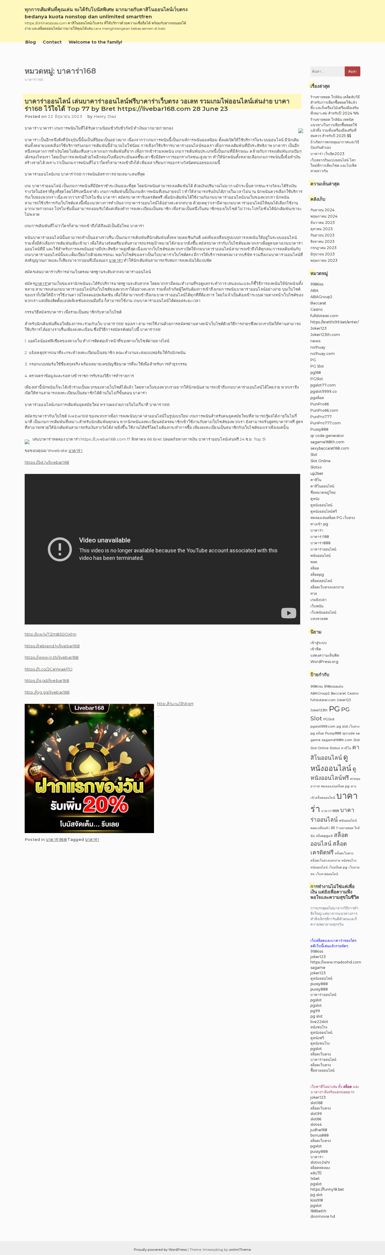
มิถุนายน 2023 (322, 254)
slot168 (316, 1103)
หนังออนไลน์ (319, 867)
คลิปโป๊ (316, 1173)
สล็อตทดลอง (320, 1167)
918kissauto (333, 687)
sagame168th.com (327, 442)
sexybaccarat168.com (329, 448)
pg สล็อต (317, 733)
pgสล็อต (317, 397)
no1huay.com (322, 353)
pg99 (315, 1011)
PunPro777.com (325, 423)
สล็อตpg (317, 574)
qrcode (348, 733)
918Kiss (316, 284)
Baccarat (318, 303)
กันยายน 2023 (322, 235)
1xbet (315, 1178)
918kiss (316, 951)
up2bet (316, 473)
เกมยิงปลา (318, 599)
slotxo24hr (320, 1162)
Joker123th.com (325, 334)
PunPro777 (321, 416)
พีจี (333, 828)
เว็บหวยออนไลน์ (327, 874)
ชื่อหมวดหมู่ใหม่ (323, 492)
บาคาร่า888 (320, 543)
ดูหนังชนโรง (320, 1043)
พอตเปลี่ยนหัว (320, 828)
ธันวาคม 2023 (322, 222)
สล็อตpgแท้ (324, 836)
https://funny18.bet (327, 1189)
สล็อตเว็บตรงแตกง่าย (327, 587)
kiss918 (316, 1200)
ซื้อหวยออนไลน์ (322, 1070)
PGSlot (316, 379)
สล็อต (314, 568)
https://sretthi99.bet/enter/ (334, 322)
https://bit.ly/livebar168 (47, 462)
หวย (313, 593)
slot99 (316, 1113)
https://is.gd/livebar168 (47, 680)
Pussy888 (319, 429)
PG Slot (317, 366)
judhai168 (318, 1130)
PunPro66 (319, 404)
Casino (316, 309)
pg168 (315, 372)
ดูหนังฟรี (317, 1038)
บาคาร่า (116, 260)
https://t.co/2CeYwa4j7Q (49, 669)
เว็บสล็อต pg (338, 867)
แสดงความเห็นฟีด (324, 655)
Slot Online (320, 461)
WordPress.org (324, 661)
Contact (52, 42)
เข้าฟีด (315, 649)
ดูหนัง (314, 498)
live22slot (319, 1021)
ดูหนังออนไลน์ (321, 505)
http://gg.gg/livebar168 (47, 692)
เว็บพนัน (316, 606)
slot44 (316, 1124)
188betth (318, 1211)
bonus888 (319, 1135)
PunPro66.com (324, 410)
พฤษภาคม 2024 (323, 216)
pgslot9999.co (323, 391)
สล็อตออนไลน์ (321, 581)
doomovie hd (322, 1216)
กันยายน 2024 (322, 210)
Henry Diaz (105, 116)
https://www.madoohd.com (335, 962)
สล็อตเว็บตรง (344, 853)
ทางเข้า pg (319, 524)
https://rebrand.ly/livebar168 (52, 645)
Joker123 (318, 328)
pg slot (316, 1016)
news (315, 341)
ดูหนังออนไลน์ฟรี (323, 511)
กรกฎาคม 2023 (323, 248)
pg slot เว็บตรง (348, 726)
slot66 (315, 1119)
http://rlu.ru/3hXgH (175, 703)
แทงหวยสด (319, 618)
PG (313, 360)
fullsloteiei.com (324, 315)
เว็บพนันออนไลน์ (323, 612)
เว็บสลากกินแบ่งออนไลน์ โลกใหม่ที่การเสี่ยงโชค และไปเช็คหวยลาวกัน (333, 165)
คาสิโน (315, 480)
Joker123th (319, 710)
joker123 (318, 956)
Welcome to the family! (95, 42)
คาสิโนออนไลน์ (322, 486)
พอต (313, 562)
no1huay (317, 347)
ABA (314, 290)
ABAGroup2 (321, 297)
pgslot (316, 1000)
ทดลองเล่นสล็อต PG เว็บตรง (332, 517)
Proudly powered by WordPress (161, 1249)
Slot (313, 454)
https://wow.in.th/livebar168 (52, 657)
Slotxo (316, 467)
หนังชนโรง (348, 861)
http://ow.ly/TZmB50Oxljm (50, 634)
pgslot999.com (322, 726)
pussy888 (319, 984)
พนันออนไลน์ (320, 555)
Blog (30, 42)
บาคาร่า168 (56, 839)
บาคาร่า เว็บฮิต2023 (327, 153)
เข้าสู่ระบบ (318, 642)
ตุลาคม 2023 (321, 229)
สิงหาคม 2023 (322, 241)
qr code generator (327, 435)
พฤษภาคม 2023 (323, 260)
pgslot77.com (323, 385)
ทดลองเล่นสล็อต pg (335, 786)
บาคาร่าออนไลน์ (323, 549)
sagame (317, 967)
